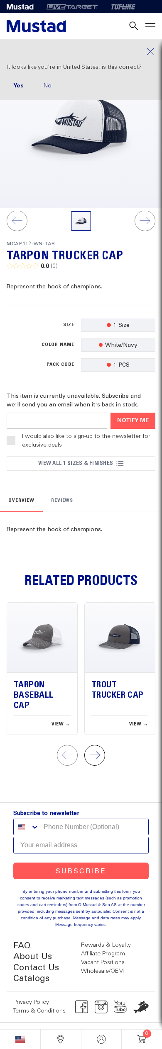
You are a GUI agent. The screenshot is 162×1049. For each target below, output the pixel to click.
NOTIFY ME (133, 420)
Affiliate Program (103, 954)
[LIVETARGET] (72, 6)
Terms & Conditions (39, 1011)
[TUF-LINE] (123, 6)
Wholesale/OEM (102, 971)
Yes (18, 86)
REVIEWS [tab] (62, 500)
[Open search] (134, 26)
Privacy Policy (31, 1002)
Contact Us (36, 968)
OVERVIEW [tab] (21, 500)
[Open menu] (150, 26)
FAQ (22, 946)
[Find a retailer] (61, 1039)
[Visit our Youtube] (120, 1006)
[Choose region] (20, 1039)
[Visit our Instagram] (101, 1006)
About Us (32, 956)
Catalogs (31, 978)
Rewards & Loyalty (106, 945)
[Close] (81, 51)
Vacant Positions (103, 962)
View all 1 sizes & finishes (75, 463)
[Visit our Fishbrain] (141, 1006)
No (48, 86)
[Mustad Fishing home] (36, 26)
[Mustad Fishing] (23, 6)
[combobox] (26, 827)
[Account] (101, 1039)
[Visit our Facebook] (81, 1006)
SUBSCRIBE (81, 870)
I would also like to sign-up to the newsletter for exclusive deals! (86, 440)
